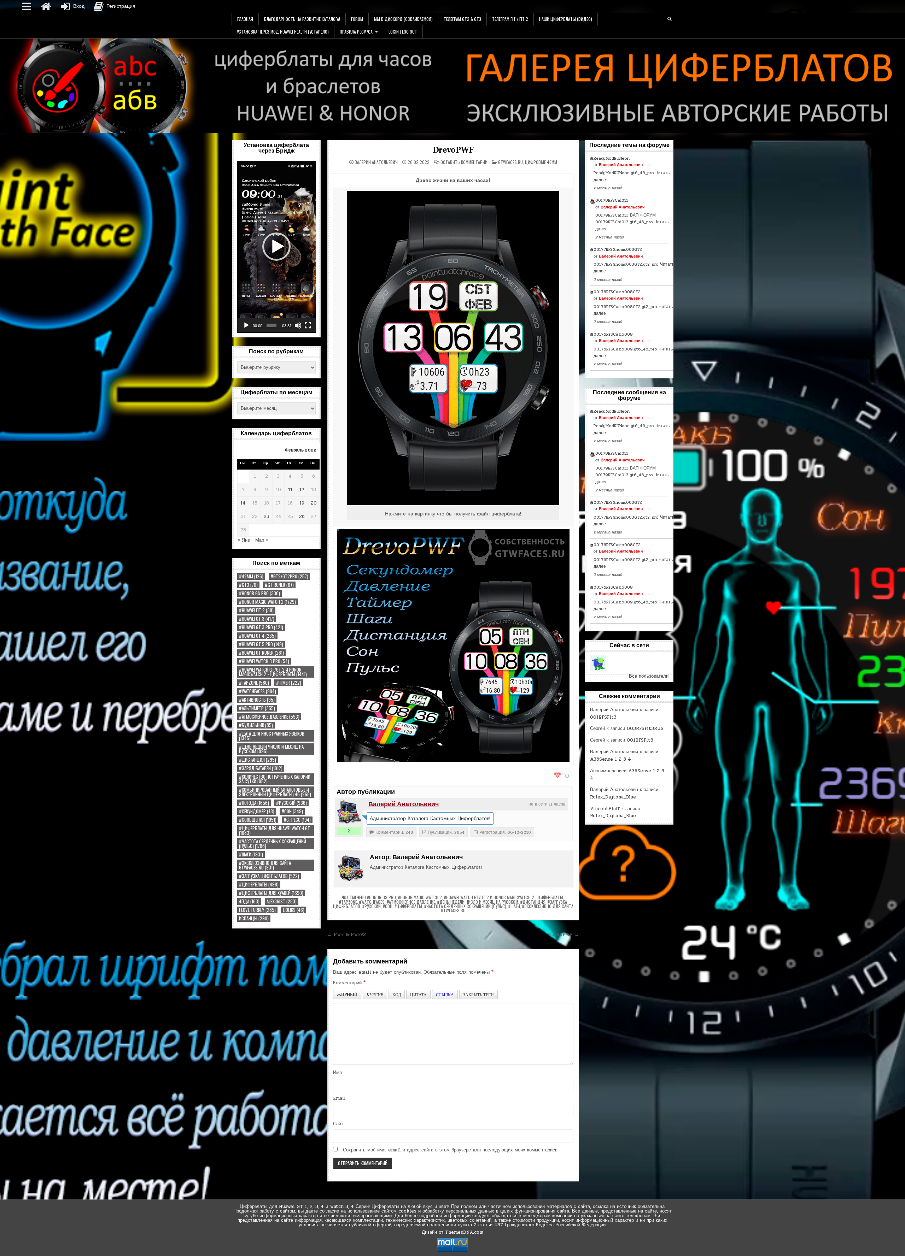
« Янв (243, 540)
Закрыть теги (478, 994)
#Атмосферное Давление (269, 716)
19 (301, 503)
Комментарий (349, 982)
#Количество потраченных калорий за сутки (274, 779)
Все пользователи (648, 676)
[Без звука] (298, 325)
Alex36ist (282, 901)
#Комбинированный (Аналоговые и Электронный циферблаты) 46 (275, 792)
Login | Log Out (403, 32)
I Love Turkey (257, 910)
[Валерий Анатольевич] (349, 812)
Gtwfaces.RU (510, 162)
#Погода (254, 803)
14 (243, 503)
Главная (245, 19)
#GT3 (248, 585)
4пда (249, 901)
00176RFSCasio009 (613, 334)
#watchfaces (257, 691)
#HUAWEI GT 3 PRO (261, 627)
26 (302, 516)
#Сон (292, 811)
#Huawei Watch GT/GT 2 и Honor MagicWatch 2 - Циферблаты (273, 672)
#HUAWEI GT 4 (257, 635)
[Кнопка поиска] (669, 19)
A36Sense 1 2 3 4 (610, 759)
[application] (276, 247)
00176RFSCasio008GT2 (617, 292)
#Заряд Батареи (260, 768)
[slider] (271, 325)
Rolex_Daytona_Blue (613, 797)
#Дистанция (257, 759)
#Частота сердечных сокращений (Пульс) (272, 843)
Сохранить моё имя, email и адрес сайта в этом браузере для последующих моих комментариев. (451, 1150)
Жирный (347, 994)
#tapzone (254, 682)
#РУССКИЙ (291, 803)
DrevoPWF (453, 150)
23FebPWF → (564, 934)
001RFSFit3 (603, 717)
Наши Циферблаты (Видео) (565, 19)
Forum (357, 19)
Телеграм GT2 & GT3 (462, 19)
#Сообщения (257, 819)
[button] (276, 246)
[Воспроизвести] (246, 325)
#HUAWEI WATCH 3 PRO (264, 661)
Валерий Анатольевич (376, 162)
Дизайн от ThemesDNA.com (452, 1232)
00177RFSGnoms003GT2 (618, 249)
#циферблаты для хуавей (271, 893)
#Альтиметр (257, 708)
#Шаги (251, 854)
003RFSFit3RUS (645, 728)
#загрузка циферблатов (269, 876)
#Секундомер (256, 811)
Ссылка (445, 994)
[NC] (598, 663)
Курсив (375, 994)
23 (266, 516)
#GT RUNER (279, 585)
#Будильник (256, 725)
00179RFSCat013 (612, 200)
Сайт (338, 1123)
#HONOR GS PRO (259, 593)
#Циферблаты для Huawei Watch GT (274, 830)
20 (314, 503)
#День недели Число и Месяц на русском (271, 749)
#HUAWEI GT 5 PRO (261, 644)
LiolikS (293, 910)
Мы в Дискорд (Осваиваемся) (403, 19)
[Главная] (46, 6)
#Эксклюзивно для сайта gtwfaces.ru (265, 865)
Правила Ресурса (356, 32)
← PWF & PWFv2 (346, 934)
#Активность (257, 699)
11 (290, 489)
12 (301, 489)
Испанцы (254, 918)
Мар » (262, 540)
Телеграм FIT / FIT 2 (510, 19)
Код (396, 994)
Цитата (418, 994)
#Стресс (297, 819)
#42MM (251, 576)
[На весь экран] (307, 325)
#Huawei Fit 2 (256, 610)
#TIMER (288, 682)
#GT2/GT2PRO (289, 576)
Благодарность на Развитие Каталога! (302, 19)
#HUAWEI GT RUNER (261, 652)
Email (339, 1098)
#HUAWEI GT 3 (256, 618)
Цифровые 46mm (541, 162)
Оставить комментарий (463, 162)
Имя (337, 1072)
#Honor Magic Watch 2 (267, 601)
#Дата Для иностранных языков (271, 736)
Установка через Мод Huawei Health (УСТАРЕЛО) (283, 32)
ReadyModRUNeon (612, 158)
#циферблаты (259, 884)
